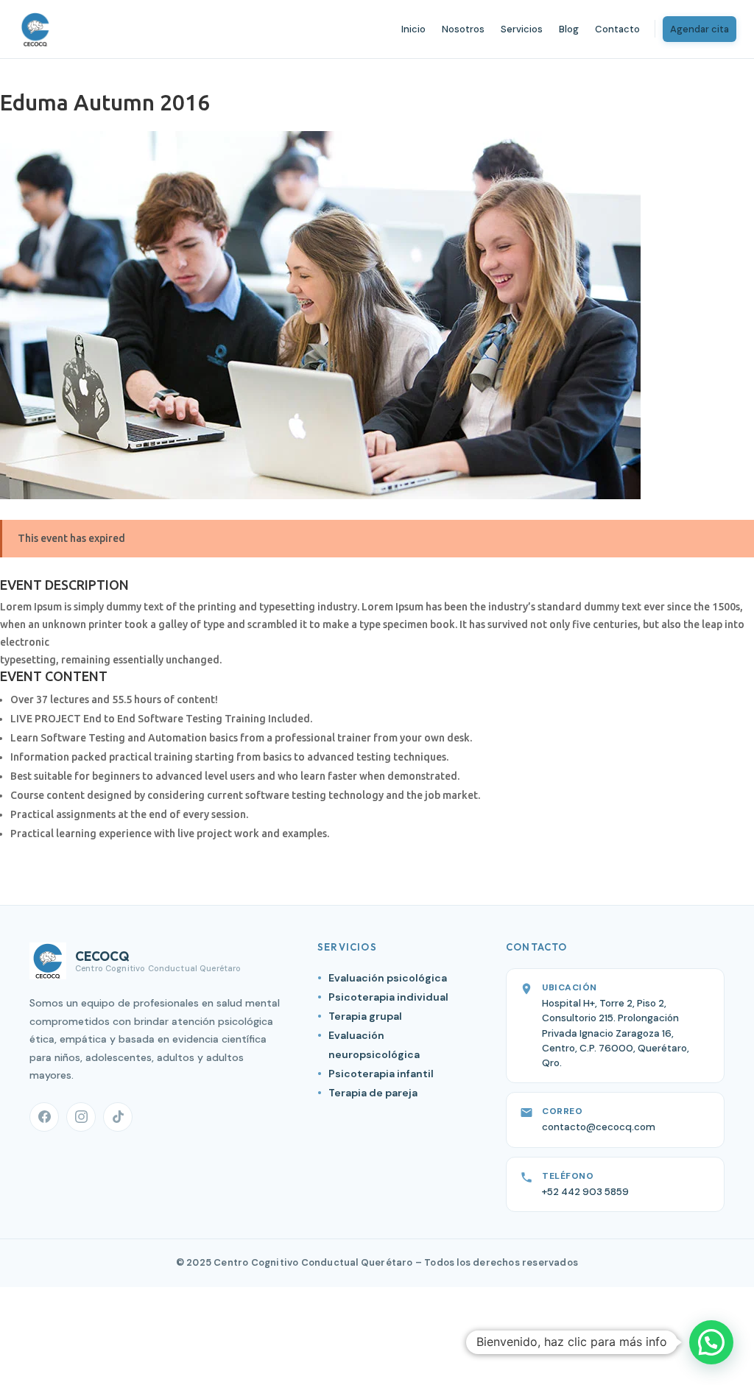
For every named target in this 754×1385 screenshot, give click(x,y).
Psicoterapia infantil (381, 1073)
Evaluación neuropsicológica (374, 1045)
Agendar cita (699, 29)
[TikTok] (118, 1117)
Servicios (522, 29)
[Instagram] (81, 1117)
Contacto (617, 29)
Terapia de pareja (372, 1092)
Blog (569, 29)
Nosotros (463, 29)
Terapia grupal (365, 1016)
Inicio (413, 29)
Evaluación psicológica (387, 977)
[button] (711, 1342)
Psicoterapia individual (388, 997)
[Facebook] (44, 1117)
